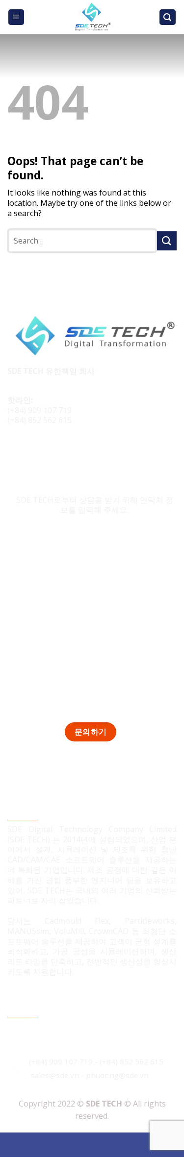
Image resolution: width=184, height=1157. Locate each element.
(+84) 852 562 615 (39, 420)
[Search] (167, 17)
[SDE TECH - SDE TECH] (92, 17)
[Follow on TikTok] (35, 453)
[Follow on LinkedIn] (53, 453)
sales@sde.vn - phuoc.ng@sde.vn (90, 1075)
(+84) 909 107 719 (39, 410)
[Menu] (16, 17)
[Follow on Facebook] (16, 453)
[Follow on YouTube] (72, 453)
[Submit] (167, 240)
